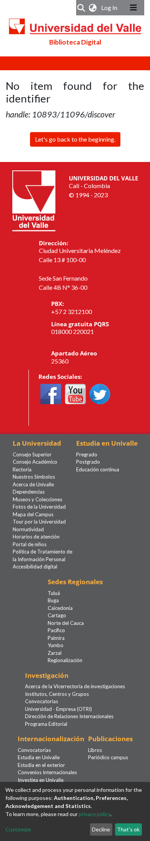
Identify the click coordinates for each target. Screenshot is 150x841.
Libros (95, 750)
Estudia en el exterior (41, 765)
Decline (101, 829)
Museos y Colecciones (37, 499)
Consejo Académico (35, 462)
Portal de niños (30, 544)
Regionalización (65, 660)
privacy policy (94, 814)
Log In (110, 7)
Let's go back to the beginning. (75, 139)
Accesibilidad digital (35, 566)
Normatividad (28, 529)
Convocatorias (41, 701)
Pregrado (86, 454)
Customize (18, 829)
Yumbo (55, 645)
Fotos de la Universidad (39, 507)
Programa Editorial (46, 724)
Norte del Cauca (66, 623)
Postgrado (88, 462)
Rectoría (22, 469)
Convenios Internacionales (47, 772)
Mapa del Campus (33, 514)
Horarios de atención (36, 537)
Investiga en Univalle (40, 780)
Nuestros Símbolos (34, 477)
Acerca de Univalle (33, 484)
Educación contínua (97, 469)
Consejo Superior (32, 454)
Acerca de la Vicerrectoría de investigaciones (75, 686)
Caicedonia (60, 608)
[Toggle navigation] (133, 7)
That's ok (128, 829)
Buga (53, 600)
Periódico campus (108, 757)
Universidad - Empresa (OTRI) (58, 709)
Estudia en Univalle (39, 757)
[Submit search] (81, 8)
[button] (93, 7)
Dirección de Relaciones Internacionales (69, 716)
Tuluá (54, 593)
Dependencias (29, 492)
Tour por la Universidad (39, 522)
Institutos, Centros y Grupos (57, 694)
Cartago (57, 615)
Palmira (56, 638)
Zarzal (55, 653)
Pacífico (56, 630)
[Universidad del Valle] (33, 199)
